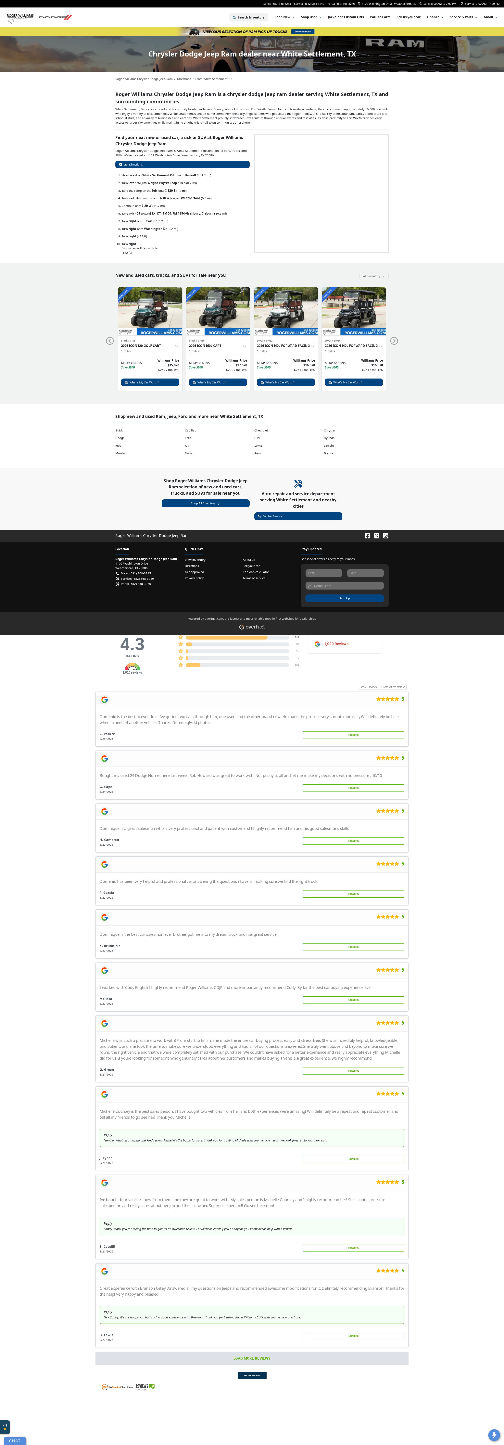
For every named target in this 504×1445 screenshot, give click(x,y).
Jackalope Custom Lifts (346, 17)
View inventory (195, 560)
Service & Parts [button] (461, 17)
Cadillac (190, 430)
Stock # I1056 (197, 340)
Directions (192, 566)
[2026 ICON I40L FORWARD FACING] (286, 311)
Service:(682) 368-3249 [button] (137, 578)
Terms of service (254, 578)
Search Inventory (251, 17)
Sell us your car (409, 17)
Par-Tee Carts (380, 17)
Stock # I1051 (129, 340)
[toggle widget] (494, 1435)
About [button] (488, 17)
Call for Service (272, 516)
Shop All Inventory (203, 503)
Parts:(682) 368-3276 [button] (136, 584)
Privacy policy (194, 578)
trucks (236, 151)
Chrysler (329, 430)
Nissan (189, 453)
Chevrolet (261, 430)
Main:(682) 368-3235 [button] (136, 573)
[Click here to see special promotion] (252, 31)
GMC (257, 438)
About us (249, 560)
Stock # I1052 (264, 340)
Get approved (194, 572)
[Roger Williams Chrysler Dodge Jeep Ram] (39, 17)
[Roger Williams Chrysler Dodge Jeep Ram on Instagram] (384, 535)
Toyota (328, 453)
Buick (119, 430)
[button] (387, 3)
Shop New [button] (282, 17)
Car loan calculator (256, 572)
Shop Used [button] (309, 17)
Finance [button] (433, 17)
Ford (188, 438)
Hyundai (329, 438)
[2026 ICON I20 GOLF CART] (150, 311)
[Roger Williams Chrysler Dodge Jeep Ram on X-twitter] (375, 535)
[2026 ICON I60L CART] (218, 311)
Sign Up (344, 598)
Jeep (118, 445)
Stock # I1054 (332, 340)
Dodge (120, 438)
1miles (126, 351)
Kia (187, 445)
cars (227, 151)
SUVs (118, 155)
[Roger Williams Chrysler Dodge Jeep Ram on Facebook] (366, 535)
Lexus (258, 445)
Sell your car (251, 566)
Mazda (120, 453)
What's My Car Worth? (144, 382)
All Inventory (371, 276)
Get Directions (133, 164)
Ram (257, 453)
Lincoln (329, 445)
